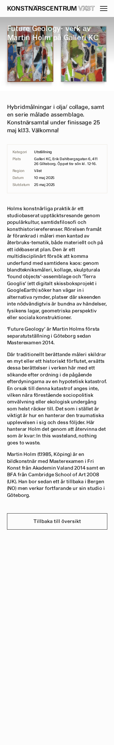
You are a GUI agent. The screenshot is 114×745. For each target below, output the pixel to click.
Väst (86, 8)
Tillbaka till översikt (57, 521)
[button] (103, 8)
